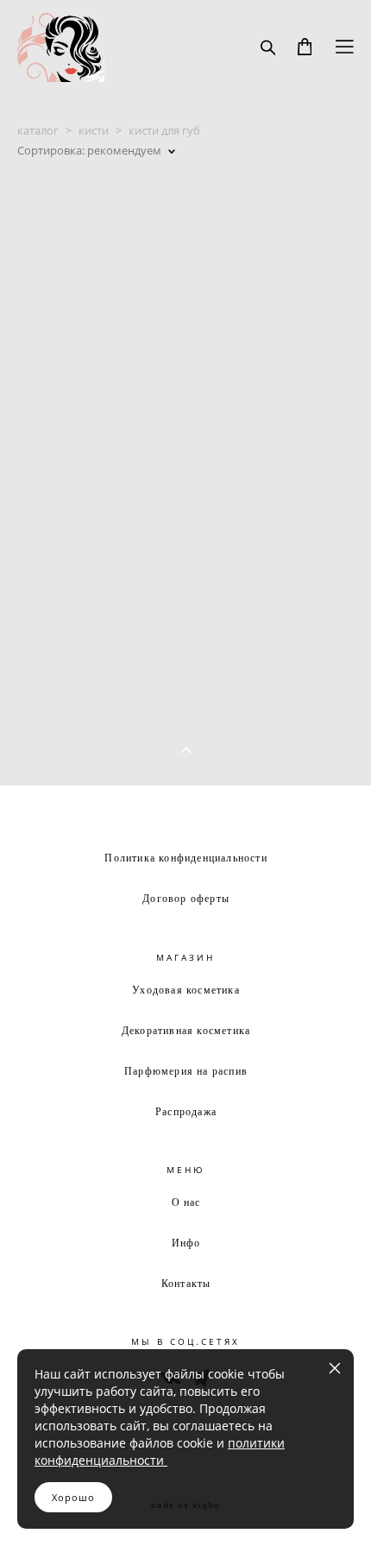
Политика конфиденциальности (185, 857)
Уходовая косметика (186, 989)
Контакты (186, 1283)
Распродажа (186, 1111)
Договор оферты (186, 898)
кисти (94, 130)
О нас (186, 1201)
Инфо (186, 1242)
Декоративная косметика (186, 1030)
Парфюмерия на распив (186, 1070)
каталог (38, 130)
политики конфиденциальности (160, 1451)
